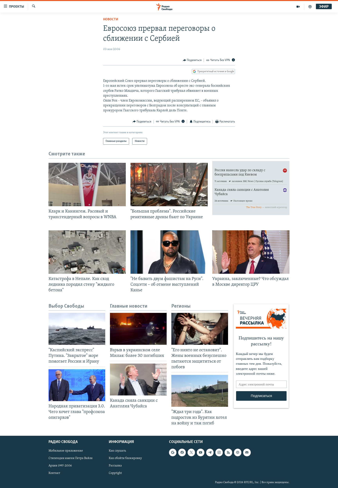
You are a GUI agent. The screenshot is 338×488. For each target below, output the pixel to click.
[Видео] (298, 7)
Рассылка (115, 465)
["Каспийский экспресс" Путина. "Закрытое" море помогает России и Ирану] (77, 329)
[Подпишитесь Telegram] (210, 452)
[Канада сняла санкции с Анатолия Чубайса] (138, 379)
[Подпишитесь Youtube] (200, 452)
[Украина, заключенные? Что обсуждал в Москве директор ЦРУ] (250, 252)
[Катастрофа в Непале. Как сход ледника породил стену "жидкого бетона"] (87, 252)
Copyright (115, 473)
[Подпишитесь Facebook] (182, 452)
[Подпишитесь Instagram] (219, 452)
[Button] (192, 60)
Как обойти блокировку (125, 458)
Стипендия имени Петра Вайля (71, 458)
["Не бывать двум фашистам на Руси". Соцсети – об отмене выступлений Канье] (169, 252)
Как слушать (117, 450)
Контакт (54, 473)
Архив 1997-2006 (60, 465)
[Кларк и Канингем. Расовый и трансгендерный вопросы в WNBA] (87, 184)
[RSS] (228, 452)
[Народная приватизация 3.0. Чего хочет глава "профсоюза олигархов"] (77, 385)
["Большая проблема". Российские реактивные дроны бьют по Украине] (169, 184)
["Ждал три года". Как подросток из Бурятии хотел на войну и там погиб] (199, 391)
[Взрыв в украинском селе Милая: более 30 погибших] (138, 329)
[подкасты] (310, 7)
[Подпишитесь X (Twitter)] (191, 452)
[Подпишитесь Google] (172, 452)
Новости (110, 19)
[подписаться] (247, 452)
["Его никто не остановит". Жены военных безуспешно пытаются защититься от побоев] (199, 329)
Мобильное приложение (66, 450)
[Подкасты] (237, 452)
